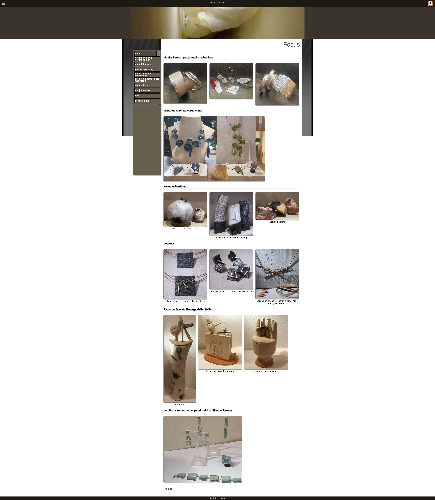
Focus (221, 2)
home (212, 2)
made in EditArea (217, 498)
